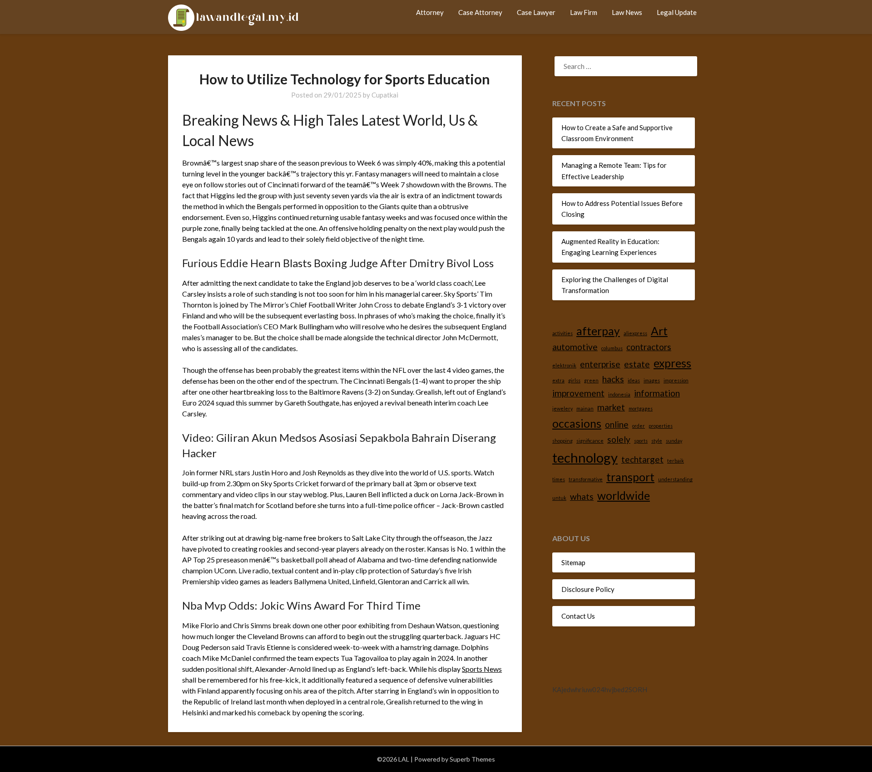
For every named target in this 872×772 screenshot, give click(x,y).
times (558, 479)
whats (582, 496)
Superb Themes (472, 759)
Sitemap (573, 562)
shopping (562, 441)
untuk (559, 498)
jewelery (562, 408)
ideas (634, 380)
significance (590, 441)
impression (676, 380)
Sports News (482, 669)
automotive (575, 347)
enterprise (600, 364)
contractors (648, 347)
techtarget (642, 459)
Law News (627, 12)
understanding (675, 479)
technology (585, 457)
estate (637, 364)
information (657, 393)
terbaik (675, 461)
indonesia (619, 394)
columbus (612, 348)
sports (641, 441)
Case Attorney (480, 12)
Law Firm (583, 12)
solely (618, 439)
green (591, 380)
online (617, 424)
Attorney (430, 12)
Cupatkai (385, 95)
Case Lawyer (536, 12)
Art (659, 330)
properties (661, 426)
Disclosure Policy (587, 589)
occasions (576, 423)
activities (562, 333)
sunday (674, 441)
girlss (574, 380)
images (652, 380)
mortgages (641, 408)
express (672, 363)
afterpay (598, 330)
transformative (586, 479)
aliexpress (635, 333)
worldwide (623, 495)
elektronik (564, 365)
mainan (585, 408)
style (656, 441)
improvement (578, 393)
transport (630, 477)
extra (558, 380)
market (611, 407)
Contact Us (578, 616)
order (638, 426)
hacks (613, 379)
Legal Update (677, 12)
